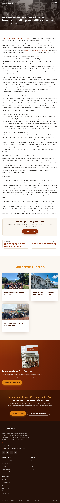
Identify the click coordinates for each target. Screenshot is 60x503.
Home (3, 14)
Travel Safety (5, 488)
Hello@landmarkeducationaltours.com (15, 448)
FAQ (32, 469)
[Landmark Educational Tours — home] (8, 3)
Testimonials (5, 485)
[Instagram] (7, 452)
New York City (6, 463)
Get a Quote (34, 463)
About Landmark (7, 479)
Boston (4, 466)
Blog (8, 14)
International (6, 472)
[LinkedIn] (11, 452)
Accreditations (6, 482)
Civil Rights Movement (40, 50)
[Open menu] (56, 3)
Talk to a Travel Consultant (38, 413)
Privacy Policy (54, 500)
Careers (4, 491)
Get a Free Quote (30, 231)
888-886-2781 (8, 445)
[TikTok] (15, 452)
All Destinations (6, 469)
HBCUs (26, 50)
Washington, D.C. (7, 461)
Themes (33, 461)
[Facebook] (3, 452)
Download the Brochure (12, 382)
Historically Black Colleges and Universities (16, 38)
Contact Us (5, 493)
